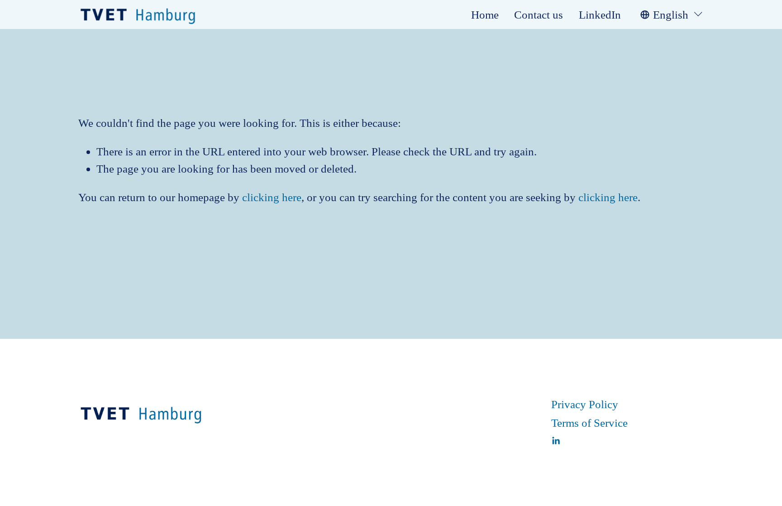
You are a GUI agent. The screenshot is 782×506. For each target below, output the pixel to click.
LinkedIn (600, 14)
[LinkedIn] (555, 440)
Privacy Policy (584, 404)
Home (485, 14)
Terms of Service (589, 422)
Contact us (538, 14)
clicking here (271, 197)
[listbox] (672, 14)
